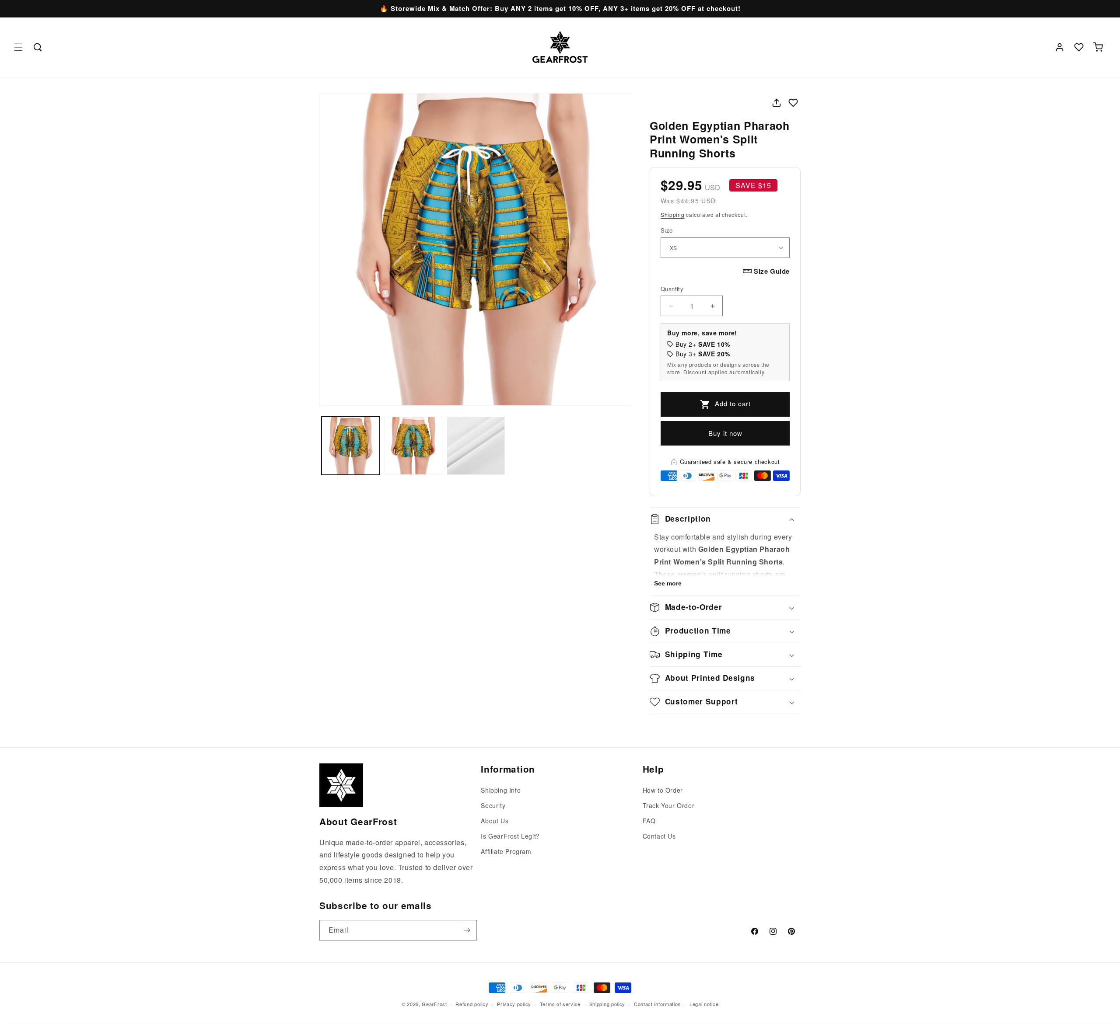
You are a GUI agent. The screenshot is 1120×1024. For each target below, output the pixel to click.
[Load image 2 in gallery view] (413, 446)
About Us (494, 820)
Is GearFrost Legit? (510, 836)
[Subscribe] (466, 930)
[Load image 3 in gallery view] (476, 446)
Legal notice (704, 1003)
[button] (18, 47)
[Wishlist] (1078, 47)
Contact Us (659, 836)
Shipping (673, 214)
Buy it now (725, 433)
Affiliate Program (506, 851)
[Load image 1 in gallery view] (351, 446)
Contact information (657, 1003)
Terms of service (560, 1003)
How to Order (663, 790)
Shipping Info (501, 790)
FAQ (649, 820)
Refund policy (471, 1003)
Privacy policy (514, 1003)
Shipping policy (607, 1003)
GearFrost (434, 1003)
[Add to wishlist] (793, 102)
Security (493, 805)
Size (667, 230)
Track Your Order (669, 805)
